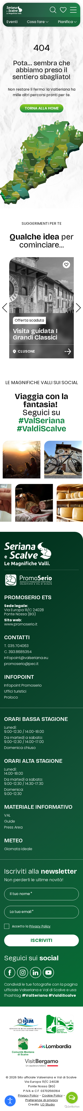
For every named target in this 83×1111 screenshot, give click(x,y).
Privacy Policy (39, 926)
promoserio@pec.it (21, 664)
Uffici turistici (15, 691)
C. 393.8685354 (18, 652)
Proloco (11, 697)
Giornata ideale (18, 849)
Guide (9, 821)
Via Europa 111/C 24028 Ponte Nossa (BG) (24, 612)
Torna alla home (42, 108)
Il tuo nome (20, 894)
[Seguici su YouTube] (48, 972)
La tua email (20, 912)
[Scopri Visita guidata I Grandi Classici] (68, 351)
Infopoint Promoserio (23, 685)
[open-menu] (73, 10)
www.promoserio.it (20, 624)
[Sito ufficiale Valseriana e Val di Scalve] (14, 10)
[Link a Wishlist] (63, 10)
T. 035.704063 (16, 646)
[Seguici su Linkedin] (35, 972)
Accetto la (31, 926)
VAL (7, 815)
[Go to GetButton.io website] (72, 1106)
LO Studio (48, 1104)
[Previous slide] (4, 307)
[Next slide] (78, 307)
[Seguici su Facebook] (9, 972)
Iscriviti (41, 940)
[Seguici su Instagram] (22, 972)
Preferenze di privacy (41, 1100)
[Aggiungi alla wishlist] (66, 264)
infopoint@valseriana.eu (26, 658)
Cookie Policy (52, 1095)
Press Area (13, 827)
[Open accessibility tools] (10, 1100)
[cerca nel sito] (53, 10)
